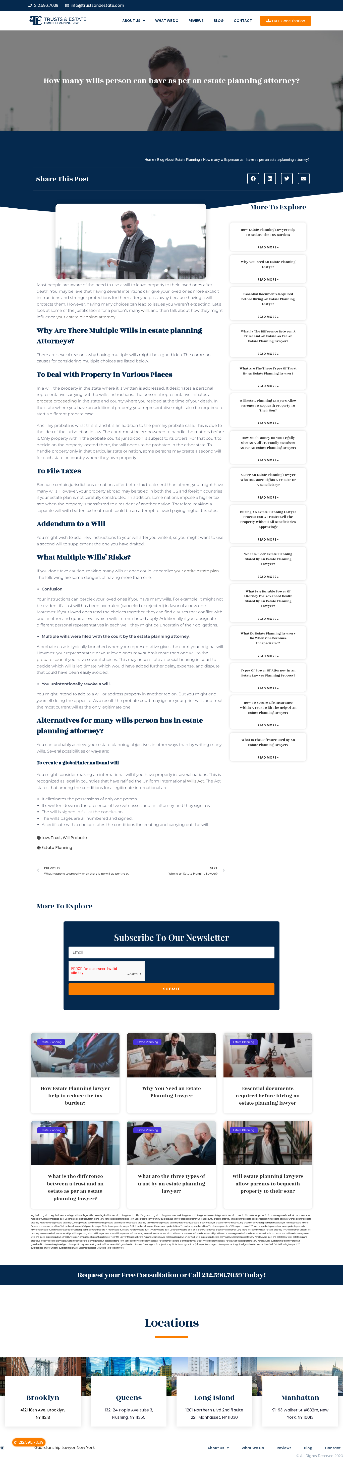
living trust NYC (189, 1215)
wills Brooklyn (64, 1237)
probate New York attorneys (181, 1226)
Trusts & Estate (65, 19)
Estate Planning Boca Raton (84, 1237)
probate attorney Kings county (228, 1219)
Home (149, 160)
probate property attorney (275, 1226)
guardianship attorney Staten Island (167, 1244)
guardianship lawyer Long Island (228, 1244)
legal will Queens (91, 1215)
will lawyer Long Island (82, 1233)
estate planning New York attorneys (155, 1241)
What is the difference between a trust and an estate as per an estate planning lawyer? (268, 336)
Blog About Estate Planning (178, 160)
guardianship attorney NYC (108, 1244)
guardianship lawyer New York (258, 1244)
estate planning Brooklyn (92, 1241)
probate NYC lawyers (251, 1226)
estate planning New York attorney (121, 1241)
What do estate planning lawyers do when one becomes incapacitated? (268, 638)
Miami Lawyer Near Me (108, 1237)
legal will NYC (76, 1215)
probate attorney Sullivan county (145, 1222)
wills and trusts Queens (298, 1233)
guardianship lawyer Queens (44, 1248)
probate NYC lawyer (230, 1226)
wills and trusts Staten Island (44, 1237)
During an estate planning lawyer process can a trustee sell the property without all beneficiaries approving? (268, 520)
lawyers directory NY (98, 1229)
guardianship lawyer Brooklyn (199, 1244)
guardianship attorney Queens (135, 1244)
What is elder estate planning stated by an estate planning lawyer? (268, 559)
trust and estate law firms (280, 1237)
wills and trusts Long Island (229, 1233)
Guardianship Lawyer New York (64, 1447)
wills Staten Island (204, 1237)
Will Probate (75, 838)
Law (45, 838)
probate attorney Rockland (92, 1222)
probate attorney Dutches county (197, 1219)
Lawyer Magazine (128, 1237)
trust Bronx (198, 1229)
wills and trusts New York (254, 1233)
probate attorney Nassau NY (257, 1219)
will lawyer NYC (122, 1233)
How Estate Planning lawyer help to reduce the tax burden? (268, 232)
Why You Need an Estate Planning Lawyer (268, 264)
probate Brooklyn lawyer (203, 1222)
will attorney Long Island (235, 1229)
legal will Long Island (40, 1215)
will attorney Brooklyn (213, 1229)
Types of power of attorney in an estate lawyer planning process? (268, 673)
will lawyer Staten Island (160, 1233)
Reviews (196, 20)
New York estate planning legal (114, 1219)
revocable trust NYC (144, 1229)
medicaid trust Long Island (273, 1215)
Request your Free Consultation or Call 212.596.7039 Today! (171, 1275)
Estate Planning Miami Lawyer (151, 1237)
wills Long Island (173, 1237)
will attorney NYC (278, 1229)
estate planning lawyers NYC (227, 1237)
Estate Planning (56, 847)
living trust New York (171, 1215)
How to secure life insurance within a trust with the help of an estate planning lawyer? (268, 707)
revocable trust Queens (165, 1229)
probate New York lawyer (207, 1226)
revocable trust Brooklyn (50, 1229)
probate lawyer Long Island (257, 1222)
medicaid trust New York (298, 1215)
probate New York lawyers (254, 1237)
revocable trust (185, 1229)
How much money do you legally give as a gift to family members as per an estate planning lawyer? (268, 442)
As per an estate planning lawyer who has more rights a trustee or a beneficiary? (268, 479)
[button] (253, 178)
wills (145, 310)
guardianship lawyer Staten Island (75, 1248)
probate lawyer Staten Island (100, 1226)
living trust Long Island (151, 1215)
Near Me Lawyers (115, 1248)
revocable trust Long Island (75, 1229)
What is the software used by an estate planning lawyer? (268, 742)
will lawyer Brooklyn (61, 1233)
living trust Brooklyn (131, 1215)
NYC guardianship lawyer (168, 1219)
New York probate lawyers (143, 1219)
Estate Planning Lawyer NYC (287, 1244)
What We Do (167, 20)
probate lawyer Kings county (229, 1222)
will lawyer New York (104, 1233)
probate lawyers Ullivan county (152, 1226)
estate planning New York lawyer (221, 1241)
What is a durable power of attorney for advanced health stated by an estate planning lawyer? (268, 599)
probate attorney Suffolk (117, 1222)
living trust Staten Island (226, 1215)
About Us (131, 20)
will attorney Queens (297, 1229)
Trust (56, 838)
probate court (50, 659)
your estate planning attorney (85, 317)
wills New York (188, 1237)
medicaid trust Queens (61, 1219)
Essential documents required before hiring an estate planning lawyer (268, 299)
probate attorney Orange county (287, 1219)
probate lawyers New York (52, 1226)
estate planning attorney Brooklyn (189, 1241)
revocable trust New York (121, 1229)
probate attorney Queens (66, 1222)
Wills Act (195, 781)
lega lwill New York (60, 1215)
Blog (219, 20)
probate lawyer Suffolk (126, 1226)
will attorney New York (259, 1229)
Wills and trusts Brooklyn (204, 1233)
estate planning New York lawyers (254, 1241)
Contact (243, 20)
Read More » (268, 247)
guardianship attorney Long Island (47, 1244)
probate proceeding (57, 401)
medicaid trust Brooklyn (249, 1215)
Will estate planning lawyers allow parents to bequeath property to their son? (268, 405)
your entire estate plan (196, 571)
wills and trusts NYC (276, 1233)
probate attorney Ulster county (176, 1222)
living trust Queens (205, 1215)
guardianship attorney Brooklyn (285, 1241)
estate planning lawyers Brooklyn (65, 1241)
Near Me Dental (98, 1248)
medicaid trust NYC (40, 1219)
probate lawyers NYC (75, 1226)
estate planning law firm (61, 23)
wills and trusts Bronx (183, 1233)
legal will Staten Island (110, 1215)
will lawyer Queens (139, 1233)
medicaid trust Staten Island (86, 1219)
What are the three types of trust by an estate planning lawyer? (268, 371)
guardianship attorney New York (78, 1244)
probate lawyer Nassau (281, 1222)
